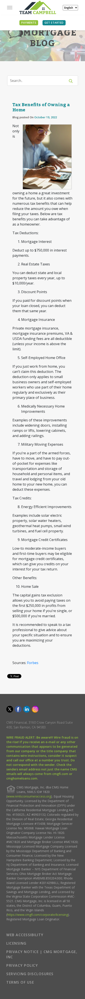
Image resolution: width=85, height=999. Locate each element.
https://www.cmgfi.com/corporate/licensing (37, 915)
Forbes (32, 662)
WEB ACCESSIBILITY (25, 934)
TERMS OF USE (20, 982)
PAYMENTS (28, 22)
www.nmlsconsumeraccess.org (29, 796)
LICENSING (16, 943)
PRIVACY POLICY (22, 965)
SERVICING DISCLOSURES (30, 973)
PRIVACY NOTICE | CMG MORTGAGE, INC (41, 954)
